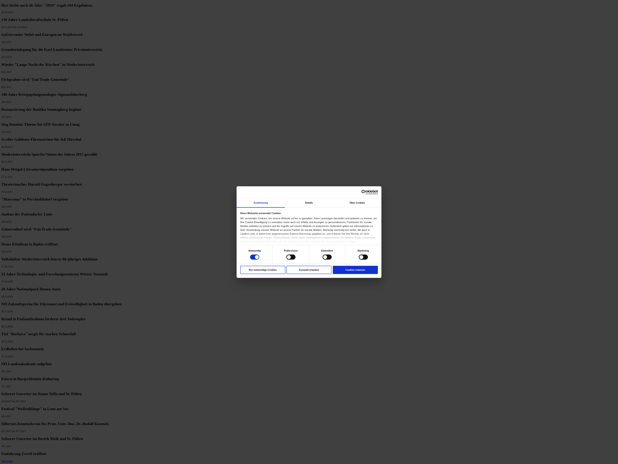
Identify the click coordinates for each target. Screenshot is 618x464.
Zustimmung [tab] (261, 202)
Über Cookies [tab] (357, 202)
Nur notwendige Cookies (263, 270)
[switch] (290, 257)
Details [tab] (309, 202)
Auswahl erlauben (309, 270)
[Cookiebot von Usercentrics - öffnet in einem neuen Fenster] (364, 192)
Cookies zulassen (355, 270)
